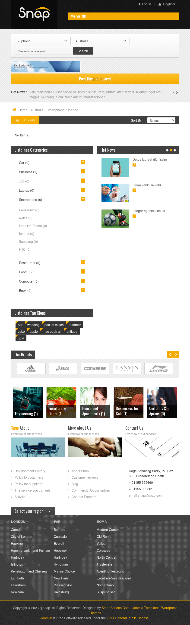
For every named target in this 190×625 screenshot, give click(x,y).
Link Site (31, 368)
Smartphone (56, 110)
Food (25, 272)
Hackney (17, 543)
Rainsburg (61, 592)
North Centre (106, 557)
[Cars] (162, 402)
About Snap (80, 470)
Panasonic (29, 210)
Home (23, 110)
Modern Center (108, 529)
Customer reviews (85, 477)
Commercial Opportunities (91, 490)
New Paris (61, 578)
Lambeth (17, 578)
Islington (17, 564)
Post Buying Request (95, 79)
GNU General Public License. (128, 618)
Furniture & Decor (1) (23, 410)
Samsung (28, 241)
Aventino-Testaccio (110, 571)
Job (24, 181)
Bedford (59, 529)
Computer (29, 281)
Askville (20, 496)
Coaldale (60, 536)
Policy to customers (29, 477)
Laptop (26, 190)
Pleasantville (63, 585)
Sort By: (136, 120)
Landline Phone (33, 225)
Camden (17, 529)
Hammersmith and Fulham (30, 550)
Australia (37, 110)
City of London (21, 536)
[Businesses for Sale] (95, 402)
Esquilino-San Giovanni (114, 578)
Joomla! (46, 618)
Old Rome (104, 536)
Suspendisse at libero (148, 185)
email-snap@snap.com (146, 495)
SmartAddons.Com (116, 607)
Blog (75, 483)
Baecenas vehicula (44, 91)
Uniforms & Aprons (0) (124, 410)
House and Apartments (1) (60, 410)
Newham (17, 592)
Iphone (26, 233)
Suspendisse (106, 592)
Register (168, 4)
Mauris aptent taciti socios (152, 159)
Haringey (17, 557)
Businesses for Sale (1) (93, 410)
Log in (146, 4)
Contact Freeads (84, 496)
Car (24, 162)
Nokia (25, 218)
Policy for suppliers (28, 483)
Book (25, 290)
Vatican (102, 543)
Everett (59, 543)
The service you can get (32, 490)
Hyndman (61, 564)
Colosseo (103, 550)
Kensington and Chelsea (29, 571)
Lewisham (18, 585)
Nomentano (105, 585)
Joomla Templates (146, 607)
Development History (30, 470)
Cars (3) (155, 413)
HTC (25, 249)
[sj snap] (34, 14)
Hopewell (60, 550)
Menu (75, 16)
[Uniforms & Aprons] (128, 402)
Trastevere (104, 564)
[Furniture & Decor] (28, 402)
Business (28, 171)
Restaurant (29, 262)
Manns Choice (64, 571)
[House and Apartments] (61, 402)
